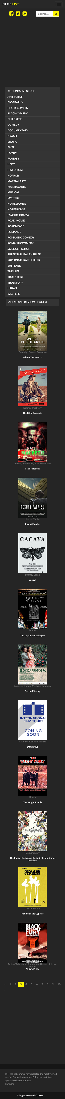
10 (59, 984)
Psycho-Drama (18, 215)
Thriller (14, 271)
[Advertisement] (32, 51)
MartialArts (17, 187)
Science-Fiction (19, 249)
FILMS (10, 4)
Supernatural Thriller (24, 254)
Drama (12, 136)
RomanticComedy (21, 243)
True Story (16, 277)
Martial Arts (17, 181)
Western (14, 294)
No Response (17, 204)
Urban (12, 288)
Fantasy (13, 158)
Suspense (14, 265)
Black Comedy (18, 108)
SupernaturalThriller (24, 260)
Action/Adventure (21, 91)
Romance (14, 232)
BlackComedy (18, 113)
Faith (11, 147)
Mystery (14, 198)
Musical (13, 192)
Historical (15, 170)
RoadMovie (16, 226)
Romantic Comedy (21, 237)
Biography (15, 102)
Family (12, 153)
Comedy (13, 125)
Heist (11, 164)
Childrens (15, 119)
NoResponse (16, 209)
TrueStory (15, 282)
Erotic (12, 142)
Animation (15, 96)
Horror (13, 175)
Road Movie (16, 220)
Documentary (18, 130)
